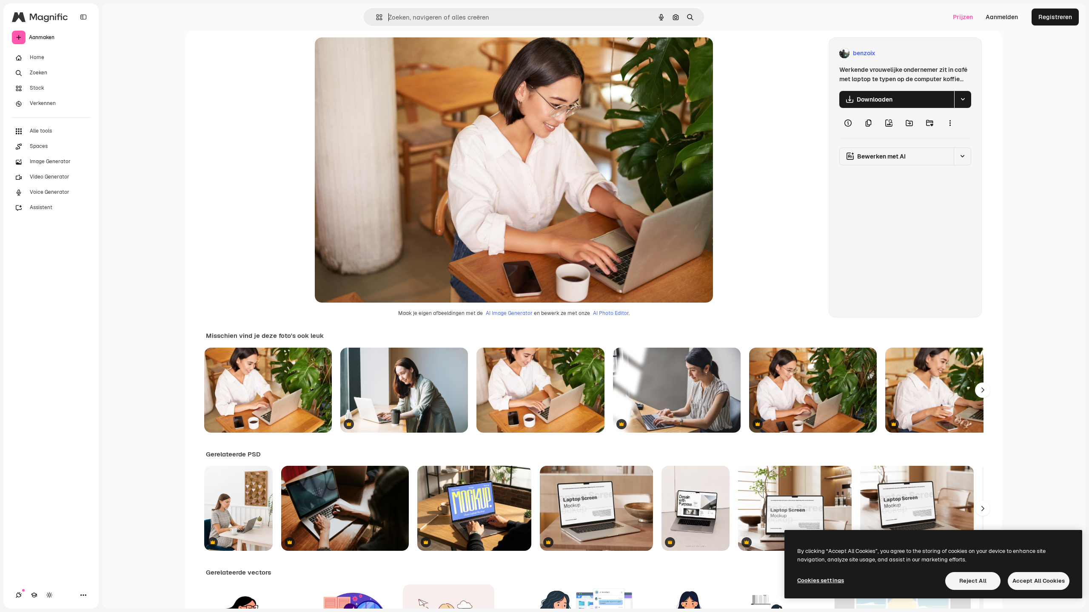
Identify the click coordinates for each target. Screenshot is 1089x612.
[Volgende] (982, 390)
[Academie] (34, 595)
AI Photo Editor (611, 313)
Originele (370, 53)
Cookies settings (820, 580)
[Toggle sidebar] (83, 17)
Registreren (1055, 17)
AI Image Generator (509, 313)
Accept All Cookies (1038, 580)
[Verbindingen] (19, 595)
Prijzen (963, 17)
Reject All (972, 580)
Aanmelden (1002, 17)
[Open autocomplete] (376, 17)
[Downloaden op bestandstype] (962, 99)
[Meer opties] (949, 123)
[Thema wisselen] (49, 595)
